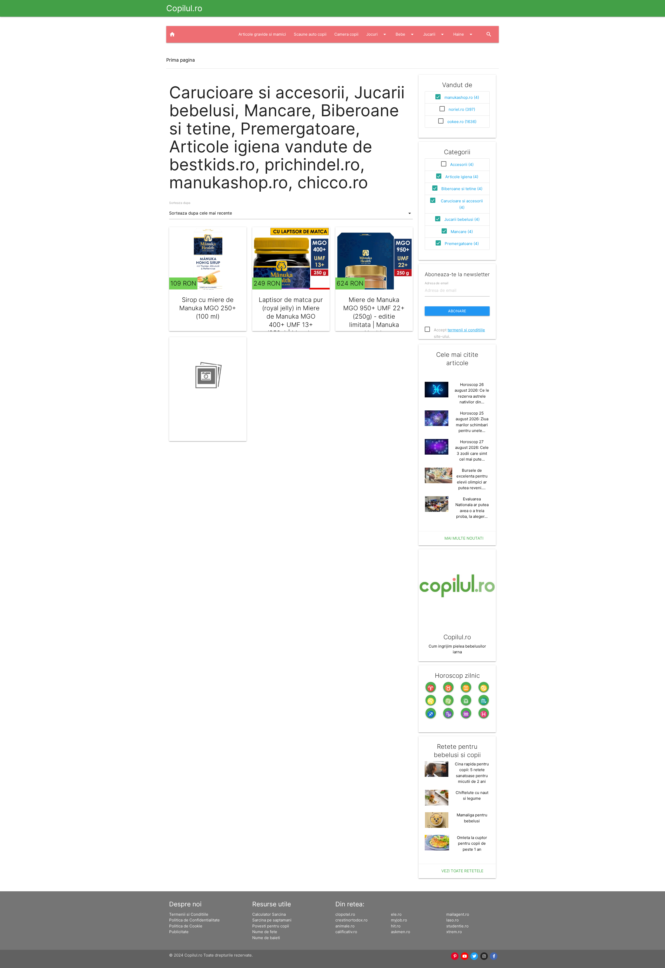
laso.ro (452, 920)
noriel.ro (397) (462, 109)
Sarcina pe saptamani (271, 920)
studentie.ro (457, 926)
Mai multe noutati (463, 538)
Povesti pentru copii (270, 926)
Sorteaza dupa (179, 203)
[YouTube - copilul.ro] (465, 956)
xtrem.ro (454, 931)
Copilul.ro (184, 8)
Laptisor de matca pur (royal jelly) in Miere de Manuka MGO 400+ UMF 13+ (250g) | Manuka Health (291, 320)
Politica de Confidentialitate (194, 920)
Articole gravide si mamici (262, 34)
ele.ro (396, 914)
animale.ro (345, 926)
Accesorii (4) (462, 164)
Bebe (405, 34)
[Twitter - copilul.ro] (475, 956)
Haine (463, 34)
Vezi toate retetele (462, 870)
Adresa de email (436, 283)
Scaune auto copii (310, 34)
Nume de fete (264, 931)
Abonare (457, 311)
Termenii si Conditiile (188, 914)
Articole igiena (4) (461, 176)
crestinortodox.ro (351, 920)
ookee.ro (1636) (461, 121)
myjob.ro (399, 920)
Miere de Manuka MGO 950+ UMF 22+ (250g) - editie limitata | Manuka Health (374, 316)
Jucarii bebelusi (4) (462, 219)
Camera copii (346, 34)
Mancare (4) (462, 231)
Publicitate (179, 931)
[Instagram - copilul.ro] (484, 956)
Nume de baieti (266, 937)
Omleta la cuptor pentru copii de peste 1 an (472, 843)
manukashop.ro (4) (461, 97)
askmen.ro (400, 931)
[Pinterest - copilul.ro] (455, 956)
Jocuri (377, 34)
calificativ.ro (346, 931)
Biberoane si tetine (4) (461, 188)
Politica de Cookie (185, 926)
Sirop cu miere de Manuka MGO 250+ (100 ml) (207, 308)
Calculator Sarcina (269, 914)
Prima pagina (180, 60)
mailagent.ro (457, 914)
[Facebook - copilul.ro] (494, 956)
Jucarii (434, 34)
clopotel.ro (345, 914)
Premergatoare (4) (462, 243)
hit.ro (396, 926)
